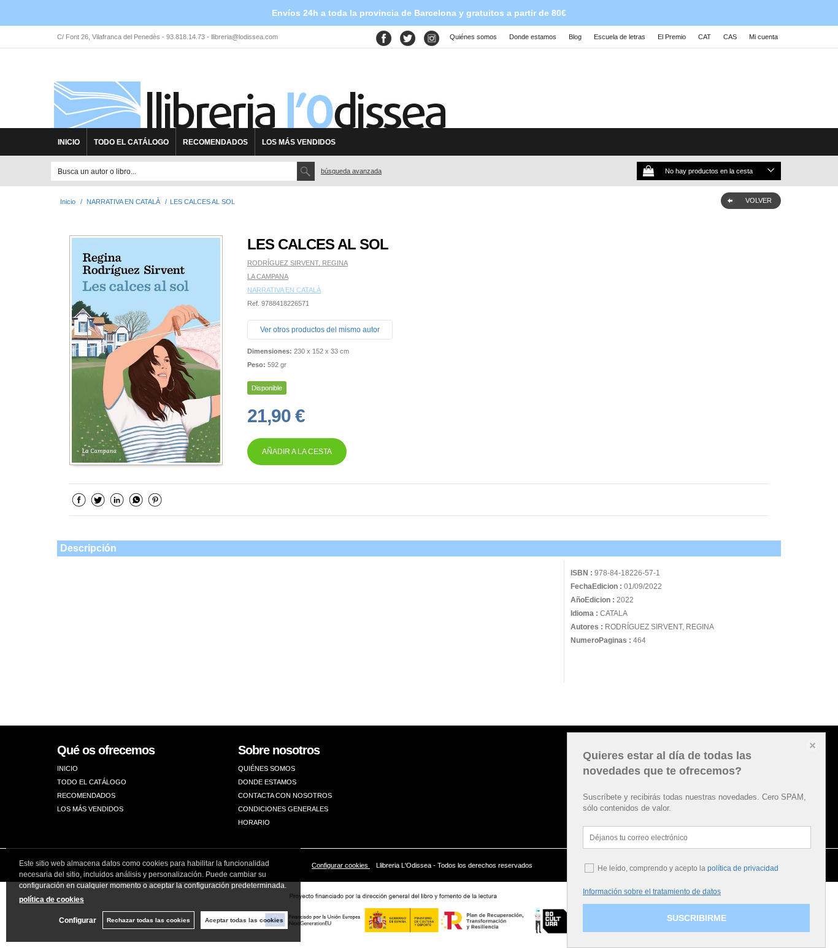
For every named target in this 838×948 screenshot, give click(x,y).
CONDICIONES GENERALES (283, 809)
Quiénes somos (473, 36)
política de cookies (51, 899)
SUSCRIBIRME (696, 918)
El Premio (672, 36)
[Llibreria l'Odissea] (248, 93)
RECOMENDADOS (215, 142)
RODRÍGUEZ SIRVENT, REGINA (297, 263)
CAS (730, 36)
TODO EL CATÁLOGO (131, 142)
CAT (704, 36)
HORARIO (254, 822)
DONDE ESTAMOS (267, 782)
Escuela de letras (619, 36)
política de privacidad (742, 868)
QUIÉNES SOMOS (266, 768)
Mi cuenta (763, 36)
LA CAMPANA (267, 276)
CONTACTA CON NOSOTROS (285, 795)
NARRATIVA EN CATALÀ (284, 290)
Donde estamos (532, 36)
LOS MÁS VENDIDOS (299, 142)
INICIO (69, 142)
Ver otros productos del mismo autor (320, 329)
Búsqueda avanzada (351, 171)
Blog (575, 36)
